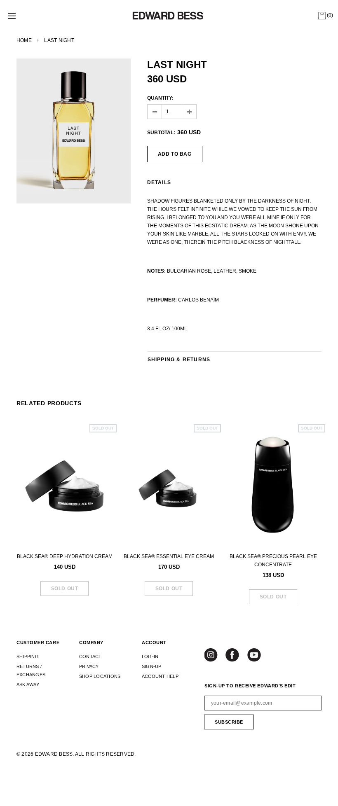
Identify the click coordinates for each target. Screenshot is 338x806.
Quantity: (160, 98)
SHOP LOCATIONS (99, 676)
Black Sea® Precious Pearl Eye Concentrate (273, 561)
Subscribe (229, 722)
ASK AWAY (27, 684)
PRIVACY (89, 666)
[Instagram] (211, 655)
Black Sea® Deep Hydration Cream (65, 556)
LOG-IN (150, 656)
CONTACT (90, 656)
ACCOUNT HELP (160, 676)
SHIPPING (27, 656)
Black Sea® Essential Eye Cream (169, 556)
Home (24, 40)
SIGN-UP (152, 666)
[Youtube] (254, 655)
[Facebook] (232, 655)
